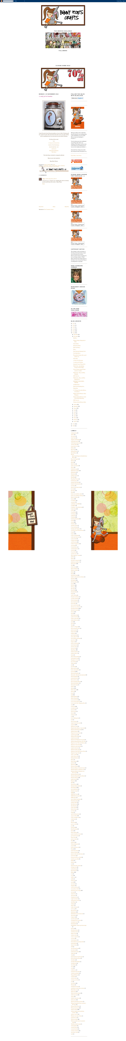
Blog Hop (73, 477)
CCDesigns (73, 515)
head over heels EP (74, 643)
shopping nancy (74, 897)
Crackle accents (74, 540)
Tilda (72, 955)
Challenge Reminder (75, 518)
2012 (74, 332)
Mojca (43, 178)
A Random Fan (74, 433)
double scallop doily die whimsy (77, 576)
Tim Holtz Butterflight (75, 961)
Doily (72, 573)
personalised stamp (75, 835)
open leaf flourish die (75, 814)
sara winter (73, 883)
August (75, 408)
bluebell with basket (75, 482)
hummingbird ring (74, 658)
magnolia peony (74, 738)
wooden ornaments (74, 1030)
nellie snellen (73, 807)
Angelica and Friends (75, 439)
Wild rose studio (74, 1019)
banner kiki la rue (74, 446)
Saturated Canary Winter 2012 (79, 364)
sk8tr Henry (73, 902)
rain (72, 864)
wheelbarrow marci (74, 986)
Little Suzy (73, 714)
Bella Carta (73, 464)
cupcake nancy (74, 553)
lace (72, 704)
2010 (74, 425)
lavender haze (73, 708)
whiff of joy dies (74, 994)
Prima (44, 166)
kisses (72, 693)
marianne (73, 762)
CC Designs (45, 165)
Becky (72, 462)
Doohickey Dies (74, 575)
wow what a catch (74, 1032)
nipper (72, 812)
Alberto (72, 434)
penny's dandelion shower (76, 834)
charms (72, 522)
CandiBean (73, 505)
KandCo (72, 686)
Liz (71, 716)
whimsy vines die (74, 1014)
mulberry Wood (74, 802)
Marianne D (73, 764)
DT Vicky (73, 588)
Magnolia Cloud (74, 726)
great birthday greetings (75, 638)
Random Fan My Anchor (76, 865)
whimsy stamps (74, 1009)
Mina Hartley (73, 787)
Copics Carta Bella (74, 535)
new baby (73, 810)
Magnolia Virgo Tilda (75, 753)
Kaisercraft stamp (74, 684)
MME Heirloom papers (75, 795)
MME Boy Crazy (74, 794)
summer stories (74, 935)
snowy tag (73, 908)
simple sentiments (74, 898)
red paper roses (74, 867)
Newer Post (41, 206)
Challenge (73, 517)
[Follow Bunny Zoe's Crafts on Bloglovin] (77, 98)
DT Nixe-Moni (74, 582)
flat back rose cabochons (76, 606)
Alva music (73, 436)
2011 (74, 424)
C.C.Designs (73, 500)
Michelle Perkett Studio (75, 786)
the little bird (73, 950)
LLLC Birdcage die (75, 718)
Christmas (73, 523)
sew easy (72, 892)
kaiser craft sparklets (75, 669)
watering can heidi (74, 979)
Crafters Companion (75, 543)
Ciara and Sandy (74, 527)
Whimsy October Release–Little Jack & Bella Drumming (79, 397)
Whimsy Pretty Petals (75, 1006)
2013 (74, 331)
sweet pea (73, 938)
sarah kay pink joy (74, 887)
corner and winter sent (75, 537)
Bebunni (72, 460)
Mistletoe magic (74, 790)
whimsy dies (73, 999)
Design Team (73, 563)
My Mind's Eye (74, 804)
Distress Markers (74, 568)
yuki (72, 1034)
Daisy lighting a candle (75, 555)
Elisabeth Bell (74, 591)
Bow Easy (73, 490)
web (72, 981)
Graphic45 (73, 633)
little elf (72, 713)
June (75, 412)
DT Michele (73, 580)
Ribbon (72, 872)
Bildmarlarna (73, 472)
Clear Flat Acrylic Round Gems (77, 530)
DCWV (72, 557)
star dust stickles (74, 918)
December (76, 334)
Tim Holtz (73, 960)
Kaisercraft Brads (74, 676)
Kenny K (73, 691)
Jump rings (73, 663)
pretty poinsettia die (75, 847)
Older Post (67, 206)
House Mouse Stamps (75, 656)
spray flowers (73, 915)
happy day (73, 641)
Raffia (72, 860)
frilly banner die (74, 615)
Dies (72, 565)
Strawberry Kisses (74, 930)
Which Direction (74, 989)
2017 (74, 323)
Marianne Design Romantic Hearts (78, 776)
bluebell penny (74, 480)
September (76, 406)
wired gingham (74, 1025)
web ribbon (56, 166)
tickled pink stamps (75, 951)
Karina (72, 688)
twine (72, 968)
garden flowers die (74, 620)
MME (72, 792)
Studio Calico (73, 933)
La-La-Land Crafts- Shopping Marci (78, 703)
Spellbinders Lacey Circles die (77, 913)
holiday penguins (74, 651)
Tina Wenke (73, 965)
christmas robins (74, 525)
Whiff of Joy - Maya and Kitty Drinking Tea (79, 378)
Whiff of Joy (73, 991)
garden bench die (74, 616)
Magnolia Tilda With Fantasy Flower (78, 751)
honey (72, 655)
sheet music (73, 895)
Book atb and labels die (75, 487)
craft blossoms (74, 542)
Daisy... (74, 349)
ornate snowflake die (75, 817)
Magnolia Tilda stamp (75, 749)
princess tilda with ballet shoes (77, 854)
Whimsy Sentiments (75, 1008)
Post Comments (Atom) (48, 209)
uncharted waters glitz (75, 971)
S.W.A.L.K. (73, 880)
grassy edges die (74, 636)
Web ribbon (54, 152)
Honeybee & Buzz (77, 345)
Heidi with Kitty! (76, 347)
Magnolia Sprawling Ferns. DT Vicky (78, 741)
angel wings (73, 438)
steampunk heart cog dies (76, 920)
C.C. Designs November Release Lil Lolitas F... (79, 390)
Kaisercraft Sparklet (75, 673)
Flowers (72, 611)
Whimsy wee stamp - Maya (76, 1016)
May (75, 414)
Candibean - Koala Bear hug (76, 507)
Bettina (72, 467)
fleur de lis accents (74, 610)
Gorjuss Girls (73, 631)
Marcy (72, 759)
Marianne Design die (75, 774)
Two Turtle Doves (76, 353)
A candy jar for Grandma (78, 362)
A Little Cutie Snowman (78, 360)
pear (72, 825)
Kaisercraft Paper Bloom (76, 681)
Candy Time (73, 508)
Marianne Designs (74, 777)
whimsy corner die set (75, 998)
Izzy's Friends (73, 661)
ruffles (72, 878)
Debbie (72, 558)
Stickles (72, 928)
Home (54, 206)
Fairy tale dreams (74, 600)
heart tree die (73, 648)
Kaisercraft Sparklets (75, 683)
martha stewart (74, 779)
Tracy (72, 966)
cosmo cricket (73, 538)
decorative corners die (75, 560)
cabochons (73, 502)
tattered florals (74, 943)
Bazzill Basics (74, 453)
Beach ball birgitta (74, 459)
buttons (72, 498)
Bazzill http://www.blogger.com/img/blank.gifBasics (79, 456)
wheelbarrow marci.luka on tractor (77, 988)
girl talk (72, 623)
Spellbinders (49, 166)
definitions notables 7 (75, 562)
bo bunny (73, 485)
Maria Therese (61, 165)
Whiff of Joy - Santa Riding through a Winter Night (78, 366)
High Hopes (73, 650)
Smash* (72, 905)
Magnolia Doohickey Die (76, 729)
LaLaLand (73, 706)
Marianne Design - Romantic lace (77, 769)
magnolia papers (74, 734)
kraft (72, 694)
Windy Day (75, 388)
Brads (72, 492)
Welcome (73, 984)
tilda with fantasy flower (75, 958)
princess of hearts (74, 852)
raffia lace (73, 862)
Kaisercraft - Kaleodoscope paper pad (78, 675)
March (75, 417)
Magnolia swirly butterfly (76, 746)
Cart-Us (72, 510)
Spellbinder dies (54, 148)
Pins (72, 840)
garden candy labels (75, 618)
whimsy (72, 996)
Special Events (74, 910)
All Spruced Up (76, 384)
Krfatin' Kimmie (74, 698)
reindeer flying (74, 868)
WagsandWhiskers (74, 975)
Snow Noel (75, 358)
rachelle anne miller (75, 859)
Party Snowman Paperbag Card (79, 351)
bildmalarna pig (74, 469)
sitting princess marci (75, 900)
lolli (72, 719)
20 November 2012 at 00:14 (51, 178)
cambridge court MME (75, 503)
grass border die (74, 635)
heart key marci (74, 646)
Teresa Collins (74, 945)
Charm (72, 520)
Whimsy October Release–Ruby (79, 402)
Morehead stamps (74, 800)
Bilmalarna (73, 474)
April (75, 415)
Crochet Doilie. (74, 547)
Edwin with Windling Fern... (79, 386)
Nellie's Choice (74, 809)
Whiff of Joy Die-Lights (75, 993)
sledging (72, 903)
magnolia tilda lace (75, 748)
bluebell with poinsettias (76, 484)
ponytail (72, 845)
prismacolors (73, 855)
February (75, 419)
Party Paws (73, 822)
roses (72, 875)
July (75, 410)
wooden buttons (74, 1027)
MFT (72, 782)
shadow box (73, 893)
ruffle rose (73, 877)
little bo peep (73, 711)
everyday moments (74, 598)
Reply (43, 183)
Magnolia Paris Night (75, 736)
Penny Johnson (74, 832)
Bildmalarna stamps (75, 470)
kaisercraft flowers (74, 678)
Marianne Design (74, 766)
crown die (73, 550)
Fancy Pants (73, 603)
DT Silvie (73, 585)
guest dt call (73, 640)
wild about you (74, 1017)
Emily (72, 593)
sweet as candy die (74, 936)
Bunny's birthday (74, 497)
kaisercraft (73, 671)
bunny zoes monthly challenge (77, 495)
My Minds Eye (74, 805)
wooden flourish (74, 1029)
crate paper (73, 545)
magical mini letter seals (76, 723)
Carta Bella (73, 512)
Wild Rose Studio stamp (76, 1024)
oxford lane (73, 819)
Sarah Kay (73, 885)
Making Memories (74, 757)
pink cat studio (74, 839)
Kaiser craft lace (74, 668)
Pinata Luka (73, 837)
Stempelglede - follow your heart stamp (78, 925)
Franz (72, 613)
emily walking (74, 595)
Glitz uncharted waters (75, 628)
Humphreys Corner (74, 660)
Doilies (72, 572)
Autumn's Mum (74, 444)
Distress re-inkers (74, 570)
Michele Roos (74, 784)
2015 (74, 327)
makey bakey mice (74, 756)
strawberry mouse (74, 931)
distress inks (73, 567)
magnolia (73, 724)
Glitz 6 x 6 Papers (74, 626)
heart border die (74, 645)
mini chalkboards (74, 789)
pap (71, 820)
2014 (74, 329)
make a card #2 (74, 754)
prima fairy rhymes (74, 850)
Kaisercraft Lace (74, 679)
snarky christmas (74, 907)
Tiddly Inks (73, 953)
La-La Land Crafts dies (75, 701)
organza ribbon (74, 815)
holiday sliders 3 (74, 653)
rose (72, 873)
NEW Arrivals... (76, 376)
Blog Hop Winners (74, 479)
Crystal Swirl (73, 552)
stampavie (73, 917)
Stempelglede (73, 923)
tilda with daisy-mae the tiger (77, 956)
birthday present (74, 475)
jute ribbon (73, 666)
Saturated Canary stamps (76, 890)
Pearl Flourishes (74, 829)
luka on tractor (74, 721)
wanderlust (73, 976)
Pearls (40, 166)
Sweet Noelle (76, 343)
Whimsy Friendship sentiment (77, 1001)
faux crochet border (75, 605)
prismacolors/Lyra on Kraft (76, 857)
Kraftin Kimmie (74, 696)
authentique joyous (75, 441)
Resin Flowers (74, 870)
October (75, 404)
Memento (73, 780)
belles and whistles (74, 465)
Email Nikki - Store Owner (76, 155)
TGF (72, 946)
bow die (72, 489)
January (75, 421)
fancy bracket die (74, 601)
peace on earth (74, 824)
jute (72, 665)
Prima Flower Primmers (53, 150)
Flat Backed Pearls (74, 608)
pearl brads (73, 827)
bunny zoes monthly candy (76, 494)
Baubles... (75, 338)
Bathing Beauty (74, 451)
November (76, 336)
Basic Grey (73, 449)
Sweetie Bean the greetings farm (77, 941)
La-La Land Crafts (74, 699)
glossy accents (74, 630)
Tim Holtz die (73, 963)
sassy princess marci (75, 888)
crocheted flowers (74, 548)
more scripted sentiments (76, 799)
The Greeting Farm (74, 948)
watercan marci (74, 978)
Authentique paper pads (75, 443)
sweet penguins (74, 940)
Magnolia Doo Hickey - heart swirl (78, 728)
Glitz (72, 625)
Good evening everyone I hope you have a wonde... (79, 370)
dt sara (72, 583)
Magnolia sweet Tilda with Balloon (78, 743)
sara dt (72, 882)
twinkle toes (73, 970)
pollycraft (73, 842)
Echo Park (54, 165)
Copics (72, 533)
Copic (50, 165)
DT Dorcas (73, 578)
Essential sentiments (75, 596)
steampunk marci (74, 922)
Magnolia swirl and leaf (75, 744)
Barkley (72, 447)
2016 (74, 325)
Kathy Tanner (73, 689)
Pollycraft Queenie (74, 844)
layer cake (73, 709)
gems (72, 621)
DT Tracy (73, 586)
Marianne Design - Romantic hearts (78, 767)
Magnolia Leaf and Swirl (76, 733)
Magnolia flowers (74, 731)
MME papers (73, 797)
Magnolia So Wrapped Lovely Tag (78, 739)
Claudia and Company (75, 528)
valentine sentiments (75, 973)
